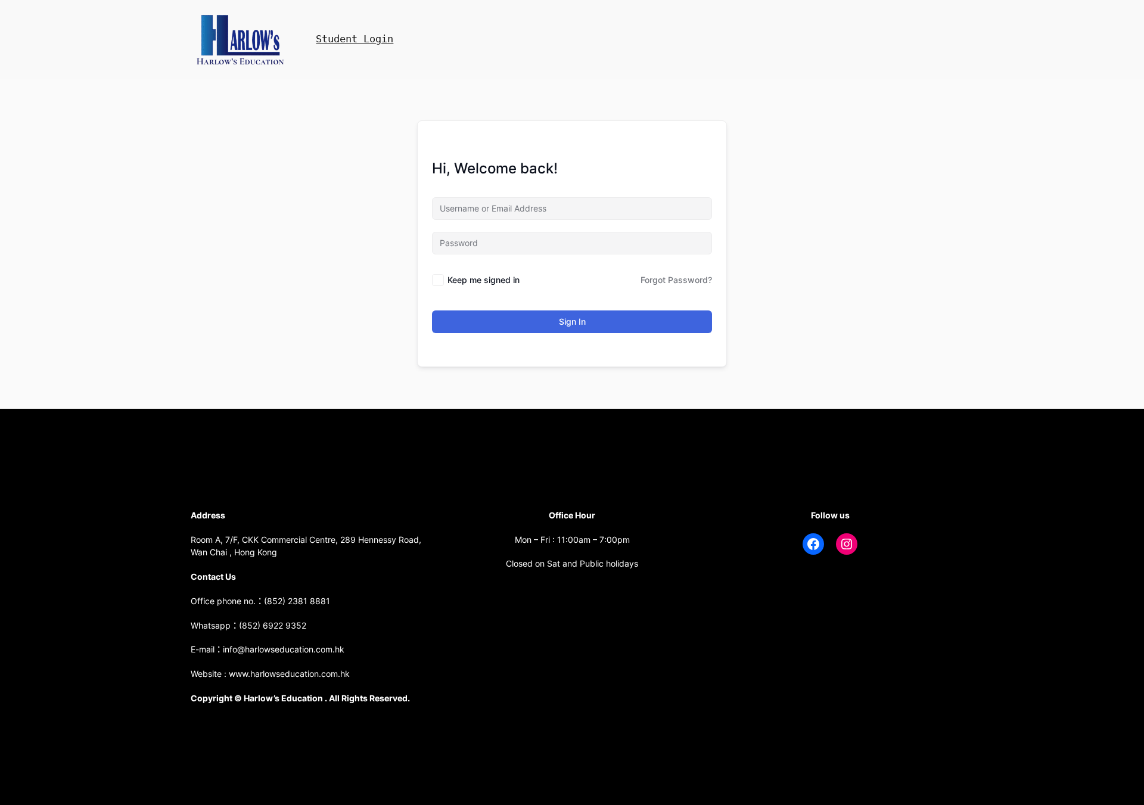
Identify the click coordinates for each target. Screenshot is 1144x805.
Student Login (354, 39)
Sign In (572, 321)
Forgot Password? (676, 280)
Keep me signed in (483, 280)
